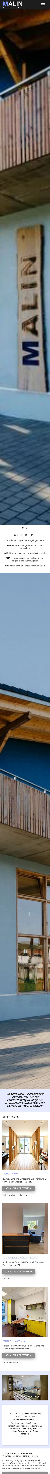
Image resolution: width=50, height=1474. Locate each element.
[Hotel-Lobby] (25, 1145)
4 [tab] (22, 1397)
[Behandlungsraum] (25, 1312)
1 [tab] (23, 528)
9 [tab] (39, 1397)
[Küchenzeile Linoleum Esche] (25, 1228)
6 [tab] (29, 1397)
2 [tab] (27, 528)
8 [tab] (36, 1397)
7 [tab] (32, 1397)
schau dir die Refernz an (18, 1188)
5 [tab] (25, 1397)
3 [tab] (18, 1397)
